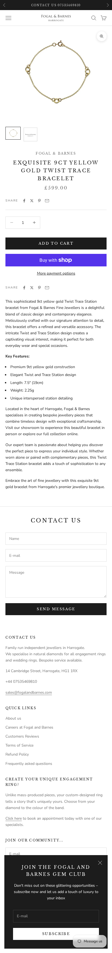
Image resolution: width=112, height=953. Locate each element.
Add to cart (56, 243)
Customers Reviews (22, 736)
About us (13, 718)
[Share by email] (47, 201)
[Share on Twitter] (32, 201)
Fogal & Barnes (56, 153)
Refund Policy (17, 754)
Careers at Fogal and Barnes (29, 727)
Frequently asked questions (28, 763)
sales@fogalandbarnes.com (28, 692)
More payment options (56, 273)
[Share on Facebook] (24, 201)
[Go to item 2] (30, 134)
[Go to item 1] (13, 133)
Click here (13, 818)
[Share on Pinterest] (39, 201)
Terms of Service (19, 745)
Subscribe (56, 933)
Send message (56, 609)
